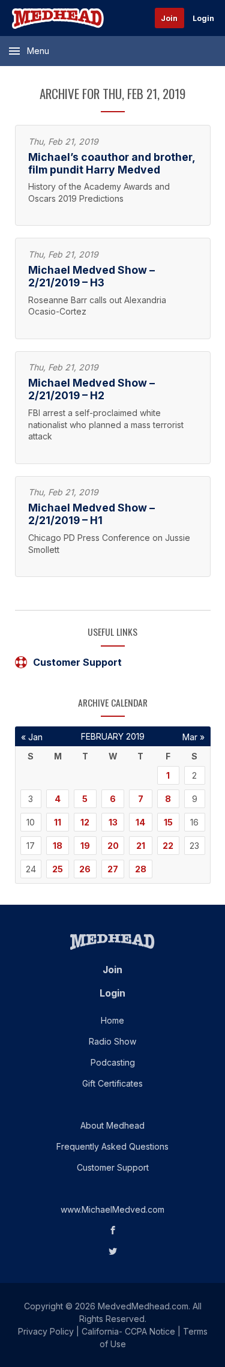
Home (112, 1020)
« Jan (32, 737)
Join (169, 18)
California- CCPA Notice (128, 1331)
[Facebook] (113, 1230)
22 (168, 845)
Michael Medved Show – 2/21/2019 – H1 (91, 514)
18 (57, 845)
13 (113, 822)
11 (57, 822)
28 (140, 869)
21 (140, 845)
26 (85, 869)
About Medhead (112, 1125)
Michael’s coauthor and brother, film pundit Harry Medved (111, 163)
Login (203, 18)
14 (140, 822)
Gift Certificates (112, 1083)
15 (168, 822)
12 (84, 822)
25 (57, 869)
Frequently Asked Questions (112, 1146)
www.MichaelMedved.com (112, 1209)
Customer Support (77, 662)
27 (112, 869)
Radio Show (112, 1041)
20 (113, 845)
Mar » (193, 737)
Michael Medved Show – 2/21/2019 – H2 (91, 389)
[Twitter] (113, 1251)
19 (85, 845)
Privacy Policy (46, 1331)
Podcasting (113, 1062)
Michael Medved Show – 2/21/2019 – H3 (91, 276)
